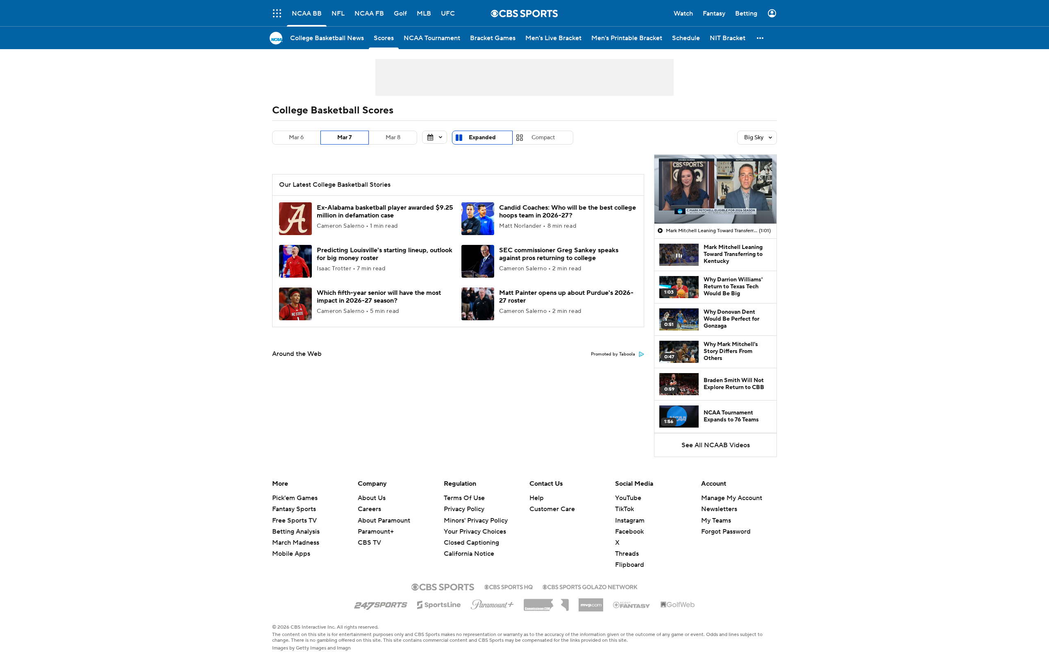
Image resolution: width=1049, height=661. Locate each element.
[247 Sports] (380, 603)
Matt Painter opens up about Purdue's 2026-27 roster (566, 297)
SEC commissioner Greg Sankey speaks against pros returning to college (558, 254)
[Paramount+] (492, 603)
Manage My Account (731, 498)
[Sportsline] (439, 604)
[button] (277, 13)
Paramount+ (376, 531)
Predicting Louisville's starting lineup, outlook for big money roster (384, 254)
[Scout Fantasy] (632, 604)
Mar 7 (344, 137)
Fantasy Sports (294, 509)
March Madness (295, 543)
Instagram (630, 520)
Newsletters (719, 509)
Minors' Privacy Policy (476, 520)
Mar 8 (393, 137)
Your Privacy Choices (475, 531)
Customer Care (552, 509)
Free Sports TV (294, 520)
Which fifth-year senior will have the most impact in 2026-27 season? (379, 297)
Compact (543, 137)
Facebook (629, 531)
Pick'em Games (295, 498)
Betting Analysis (296, 531)
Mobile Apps (291, 554)
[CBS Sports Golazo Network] (590, 586)
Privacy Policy (464, 509)
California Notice (469, 554)
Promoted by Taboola (613, 354)
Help (536, 498)
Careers (369, 509)
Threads (627, 554)
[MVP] (591, 602)
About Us (372, 498)
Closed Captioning (471, 543)
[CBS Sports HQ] (508, 586)
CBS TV (369, 543)
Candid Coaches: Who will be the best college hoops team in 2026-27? (567, 212)
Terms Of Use (464, 498)
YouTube (628, 498)
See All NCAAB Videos (715, 445)
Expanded (482, 137)
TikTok (624, 509)
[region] (715, 189)
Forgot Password (726, 531)
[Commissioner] (546, 602)
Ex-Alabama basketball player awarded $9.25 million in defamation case (385, 212)
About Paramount (384, 520)
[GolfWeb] (678, 605)
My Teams (716, 520)
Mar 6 (296, 137)
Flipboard (629, 565)
